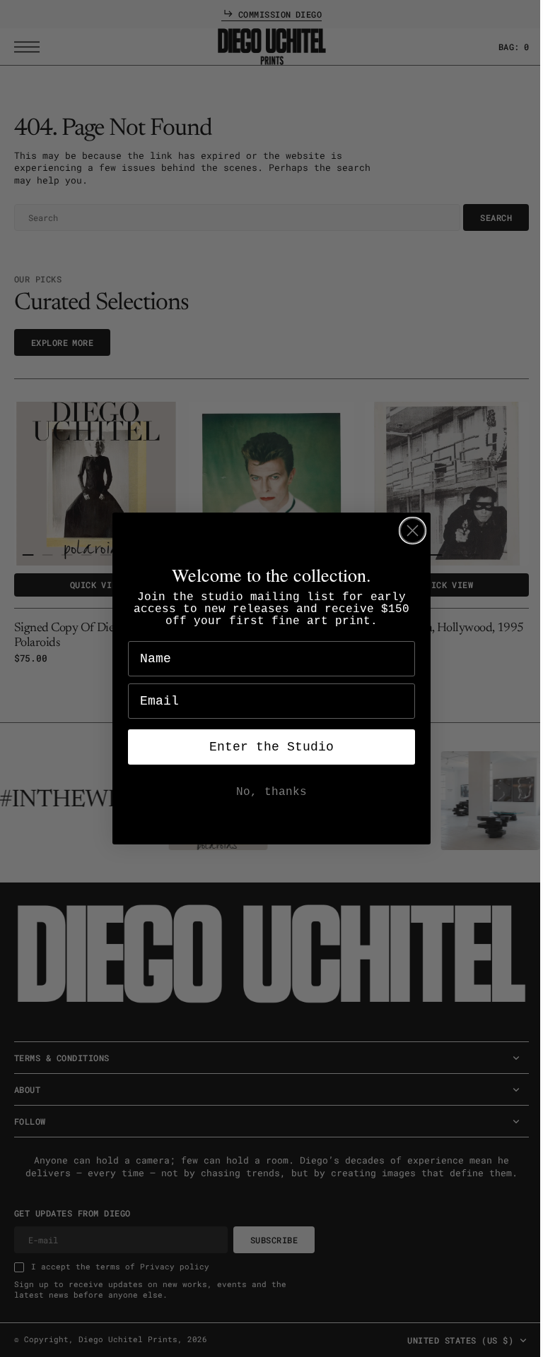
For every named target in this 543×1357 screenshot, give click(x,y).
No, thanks (266, 792)
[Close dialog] (407, 530)
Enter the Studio (266, 747)
